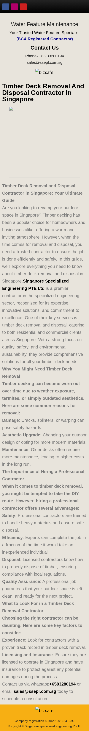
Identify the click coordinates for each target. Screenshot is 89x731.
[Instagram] (14, 6)
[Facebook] (5, 6)
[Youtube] (23, 6)
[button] (79, 7)
